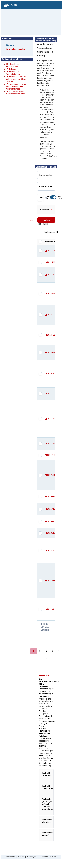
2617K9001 (52, 394)
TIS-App (12, 69)
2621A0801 (52, 455)
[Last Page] (46, 666)
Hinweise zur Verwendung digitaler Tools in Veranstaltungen (17, 86)
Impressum (10, 857)
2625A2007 (52, 521)
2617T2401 (52, 419)
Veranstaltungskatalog (15, 49)
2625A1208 (52, 496)
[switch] (53, 197)
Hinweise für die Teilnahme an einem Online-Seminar (17, 79)
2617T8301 (52, 444)
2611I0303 (51, 251)
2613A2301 (52, 294)
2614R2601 (52, 352)
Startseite (10, 45)
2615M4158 (52, 374)
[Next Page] (46, 659)
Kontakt (21, 857)
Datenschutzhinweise (48, 857)
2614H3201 (52, 335)
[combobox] (39, 197)
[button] (51, 210)
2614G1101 (52, 315)
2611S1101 (52, 262)
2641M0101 (52, 609)
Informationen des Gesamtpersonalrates (15, 92)
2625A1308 (52, 509)
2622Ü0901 (52, 475)
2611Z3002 (52, 275)
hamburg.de (31, 857)
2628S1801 (52, 533)
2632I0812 (52, 550)
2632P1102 (52, 580)
